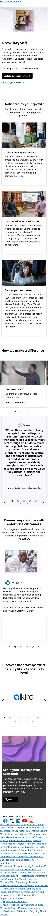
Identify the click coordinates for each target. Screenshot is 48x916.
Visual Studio (41, 885)
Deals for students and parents (15, 859)
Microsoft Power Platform (28, 869)
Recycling (34, 911)
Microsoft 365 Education (12, 853)
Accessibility (16, 895)
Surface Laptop (20, 824)
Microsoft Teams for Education (26, 850)
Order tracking (24, 840)
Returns (13, 840)
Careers (4, 888)
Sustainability (29, 895)
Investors (25, 891)
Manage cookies (26, 907)
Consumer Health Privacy (12, 904)
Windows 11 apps (29, 834)
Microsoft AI (6, 866)
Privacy (14, 907)
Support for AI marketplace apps (22, 879)
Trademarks (10, 911)
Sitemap (30, 904)
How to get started (11, 82)
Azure (12, 875)
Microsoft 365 (7, 869)
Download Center (16, 837)
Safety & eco (23, 911)
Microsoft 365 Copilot (28, 872)
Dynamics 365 (39, 866)
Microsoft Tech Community (13, 882)
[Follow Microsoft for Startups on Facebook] (5, 821)
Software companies (23, 885)
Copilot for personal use (27, 830)
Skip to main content (10, 1)
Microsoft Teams (8, 872)
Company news (33, 888)
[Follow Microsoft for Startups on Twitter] (12, 821)
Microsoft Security (22, 866)
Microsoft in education (22, 846)
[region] (24, 384)
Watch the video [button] (14, 402)
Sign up (9, 799)
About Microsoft (16, 888)
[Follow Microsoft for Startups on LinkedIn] (18, 821)
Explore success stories (15, 75)
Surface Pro (6, 824)
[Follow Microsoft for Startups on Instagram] (31, 821)
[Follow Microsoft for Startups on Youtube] (24, 821)
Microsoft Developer (26, 875)
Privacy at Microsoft (10, 891)
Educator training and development (25, 856)
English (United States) (11, 898)
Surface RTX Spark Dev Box (19, 827)
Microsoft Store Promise (25, 843)
